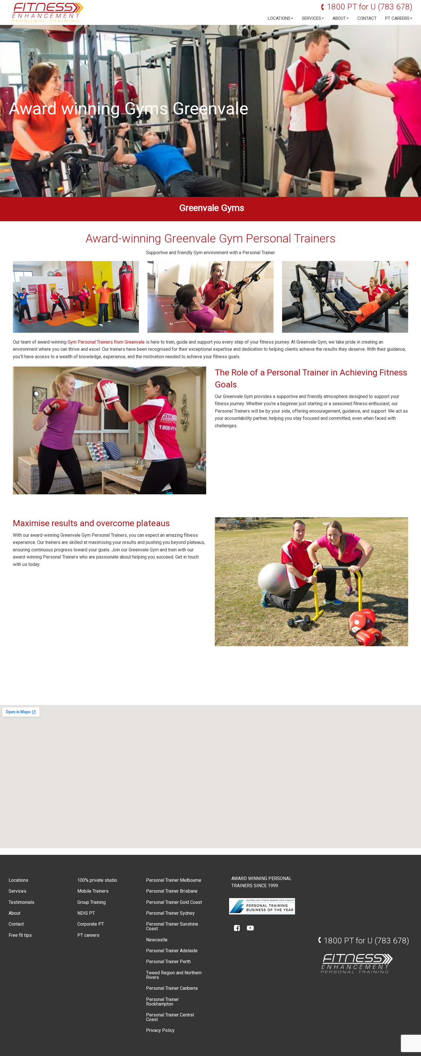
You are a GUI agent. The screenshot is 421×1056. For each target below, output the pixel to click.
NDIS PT (86, 913)
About (339, 18)
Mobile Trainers (93, 891)
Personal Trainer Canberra (172, 988)
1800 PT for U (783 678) (369, 6)
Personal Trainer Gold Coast (174, 902)
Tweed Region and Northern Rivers (174, 975)
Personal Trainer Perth (168, 961)
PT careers (397, 18)
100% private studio (97, 880)
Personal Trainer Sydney (170, 913)
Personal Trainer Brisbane (172, 891)
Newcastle (157, 940)
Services (311, 18)
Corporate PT (90, 924)
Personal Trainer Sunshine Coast (172, 926)
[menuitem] (279, 18)
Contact (367, 18)
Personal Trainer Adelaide (172, 950)
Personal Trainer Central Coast (170, 1017)
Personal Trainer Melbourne (173, 880)
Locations (279, 18)
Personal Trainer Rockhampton (162, 1002)
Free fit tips (20, 935)
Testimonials (21, 902)
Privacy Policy (160, 1030)
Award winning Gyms (88, 108)
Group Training (91, 902)
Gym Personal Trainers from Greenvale (106, 342)
